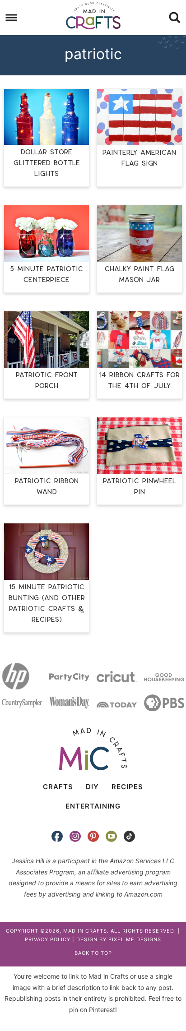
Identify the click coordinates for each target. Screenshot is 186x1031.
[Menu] (11, 18)
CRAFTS (58, 786)
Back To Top (93, 953)
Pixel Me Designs (134, 939)
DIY (92, 786)
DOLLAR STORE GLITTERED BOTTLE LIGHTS (47, 163)
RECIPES (127, 786)
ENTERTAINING (93, 806)
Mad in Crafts (93, 15)
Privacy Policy (47, 939)
